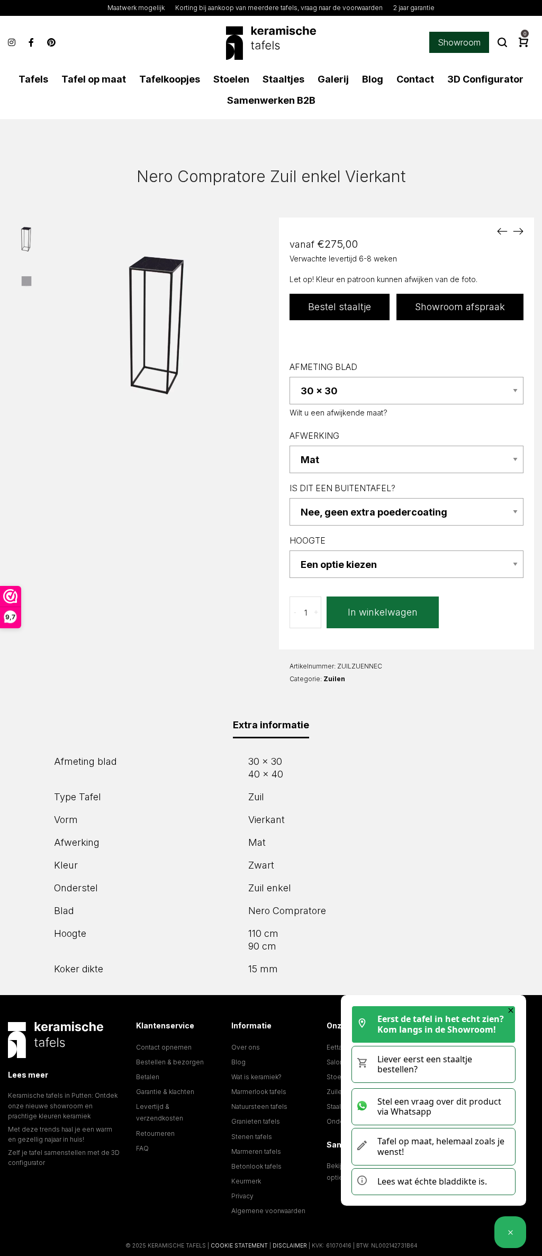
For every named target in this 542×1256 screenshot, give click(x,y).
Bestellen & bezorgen (170, 1062)
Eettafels (340, 1047)
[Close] (511, 1010)
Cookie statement (239, 1245)
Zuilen (334, 679)
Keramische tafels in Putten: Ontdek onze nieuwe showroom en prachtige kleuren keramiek (63, 1105)
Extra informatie (271, 724)
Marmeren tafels (256, 1151)
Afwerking (314, 436)
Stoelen (339, 1077)
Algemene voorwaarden (268, 1211)
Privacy (242, 1196)
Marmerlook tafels (258, 1092)
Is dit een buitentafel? (342, 488)
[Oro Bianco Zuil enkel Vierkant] (502, 231)
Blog (238, 1062)
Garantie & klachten (165, 1092)
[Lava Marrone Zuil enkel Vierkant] (518, 231)
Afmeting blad (323, 367)
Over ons (245, 1047)
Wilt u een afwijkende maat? (338, 412)
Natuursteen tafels (259, 1106)
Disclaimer (290, 1245)
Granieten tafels (255, 1121)
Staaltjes (340, 1106)
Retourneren (155, 1133)
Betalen (147, 1077)
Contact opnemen (164, 1047)
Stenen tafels (251, 1137)
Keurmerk (246, 1181)
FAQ (142, 1148)
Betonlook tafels (256, 1166)
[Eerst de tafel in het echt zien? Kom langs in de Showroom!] (510, 1232)
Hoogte (308, 541)
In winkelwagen (383, 612)
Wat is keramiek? (256, 1077)
